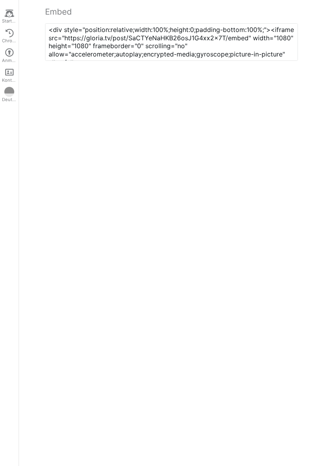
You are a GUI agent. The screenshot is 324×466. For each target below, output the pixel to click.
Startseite (10, 21)
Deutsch (10, 99)
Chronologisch (10, 40)
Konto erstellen (10, 80)
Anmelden (10, 60)
